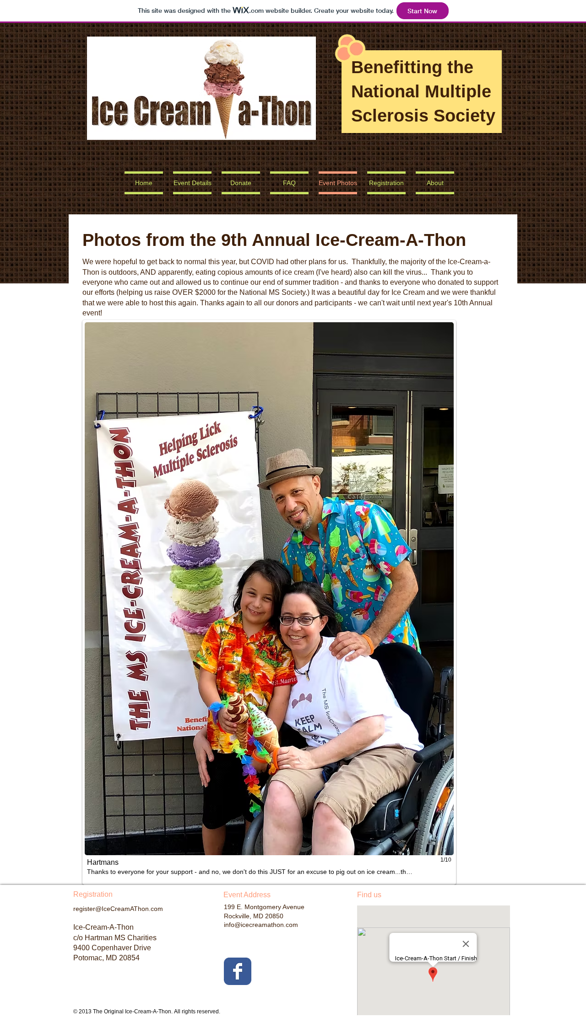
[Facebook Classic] (237, 971)
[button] (269, 602)
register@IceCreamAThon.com (118, 908)
